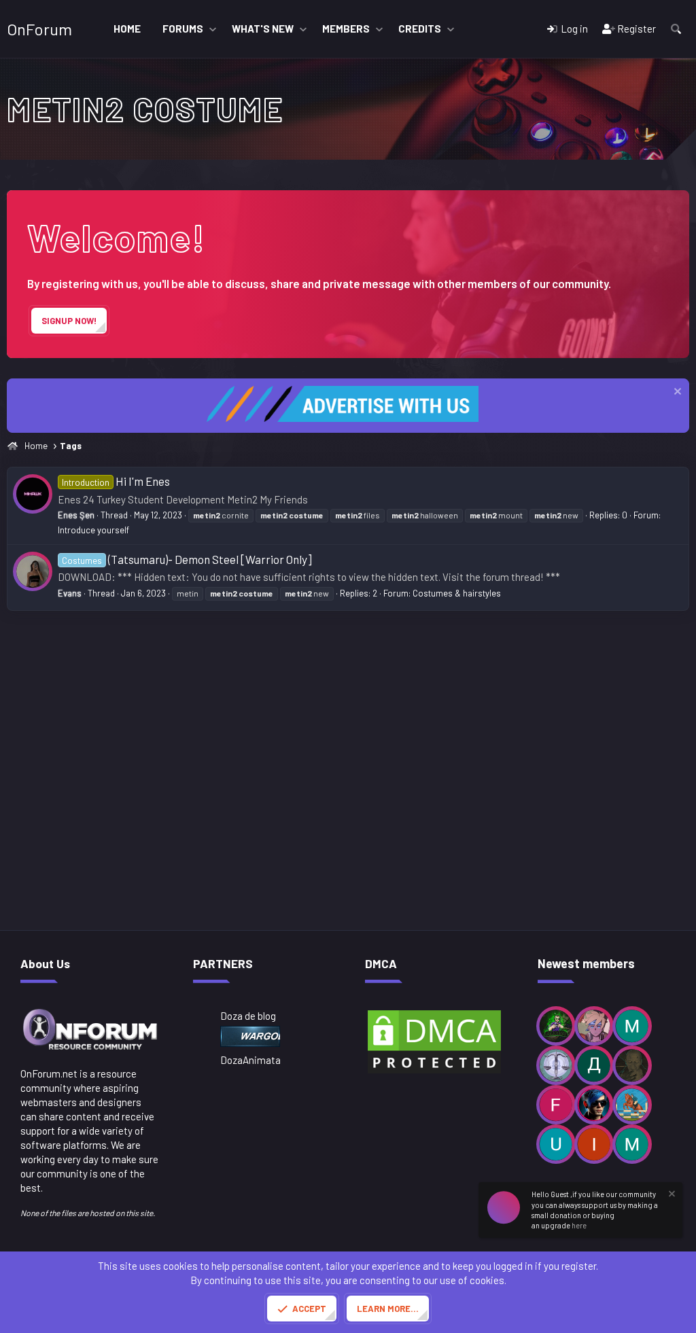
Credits (419, 28)
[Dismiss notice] (676, 393)
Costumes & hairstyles (457, 593)
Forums (182, 28)
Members (346, 28)
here (579, 1225)
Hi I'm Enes (116, 481)
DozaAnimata (250, 1060)
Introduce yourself (93, 530)
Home (127, 28)
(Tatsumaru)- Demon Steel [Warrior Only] (187, 559)
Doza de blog (248, 1016)
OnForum (39, 29)
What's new (263, 28)
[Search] (676, 29)
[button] (213, 29)
